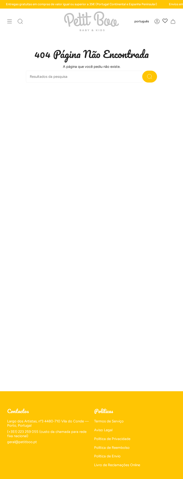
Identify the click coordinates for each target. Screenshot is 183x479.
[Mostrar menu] (9, 21)
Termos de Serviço (109, 421)
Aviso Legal (103, 430)
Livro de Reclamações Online (117, 465)
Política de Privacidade (112, 439)
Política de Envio (107, 456)
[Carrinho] (173, 21)
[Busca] (149, 77)
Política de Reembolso (112, 447)
